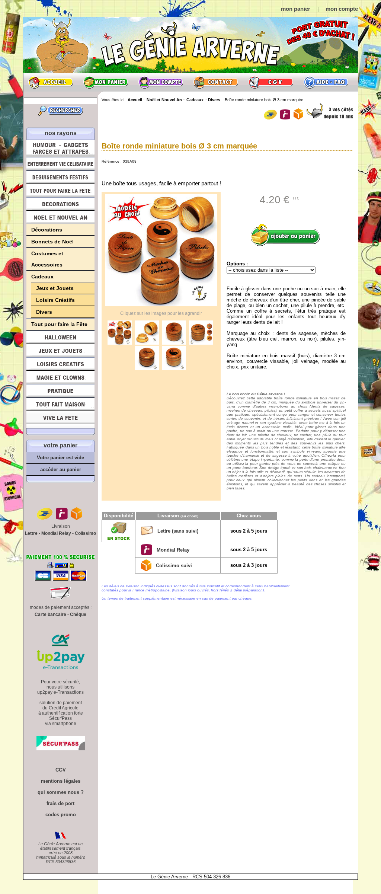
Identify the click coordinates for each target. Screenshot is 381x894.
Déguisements (60, 177)
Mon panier (105, 82)
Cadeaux (42, 277)
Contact (215, 82)
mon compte (342, 9)
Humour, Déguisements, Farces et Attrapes (60, 148)
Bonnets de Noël (52, 242)
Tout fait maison (60, 404)
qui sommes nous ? (61, 792)
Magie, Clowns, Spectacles (60, 377)
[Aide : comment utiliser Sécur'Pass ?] (60, 748)
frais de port (60, 803)
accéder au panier (60, 469)
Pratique (60, 390)
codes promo (60, 814)
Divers (44, 312)
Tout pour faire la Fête (60, 190)
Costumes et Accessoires (47, 259)
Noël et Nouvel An (60, 217)
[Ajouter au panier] (288, 235)
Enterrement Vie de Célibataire (60, 163)
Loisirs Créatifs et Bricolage (60, 364)
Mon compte (160, 82)
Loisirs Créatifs (55, 300)
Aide (326, 82)
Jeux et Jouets (55, 288)
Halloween (60, 337)
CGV (271, 82)
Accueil (50, 82)
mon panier (295, 9)
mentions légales (60, 781)
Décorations (60, 204)
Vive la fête (60, 419)
